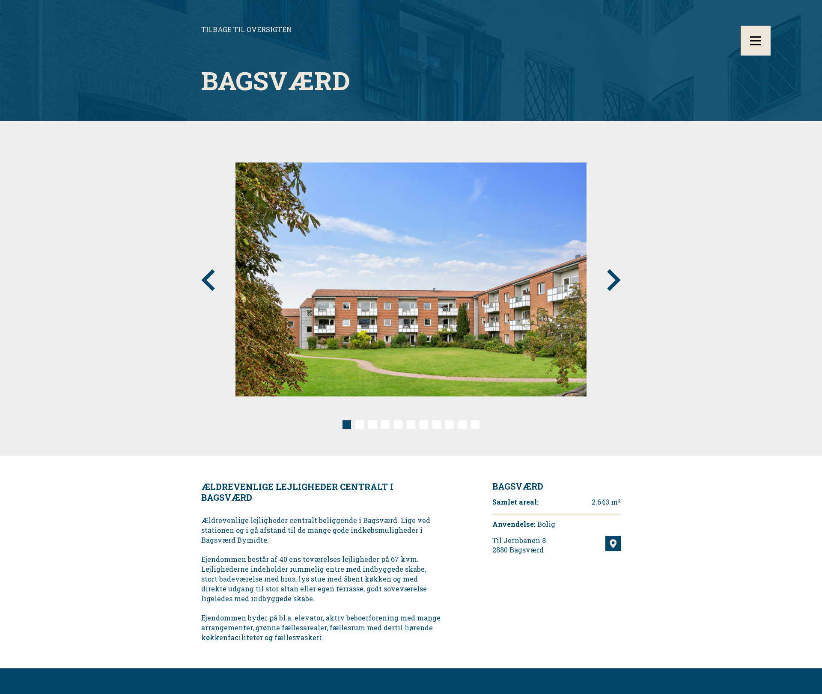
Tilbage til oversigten (246, 29)
